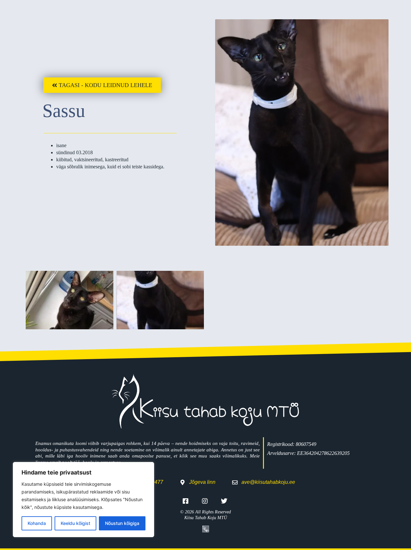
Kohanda (37, 523)
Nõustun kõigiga (122, 523)
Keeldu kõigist (75, 523)
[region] (83, 499)
